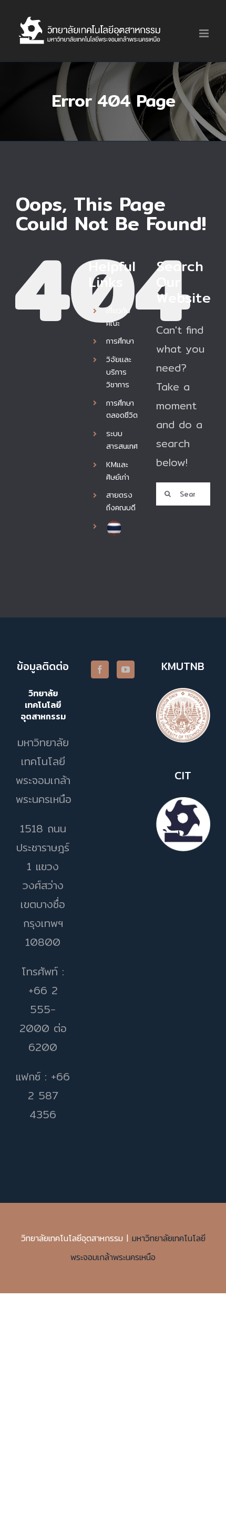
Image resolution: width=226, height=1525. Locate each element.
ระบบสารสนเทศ (122, 440)
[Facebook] (100, 669)
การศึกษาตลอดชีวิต (122, 409)
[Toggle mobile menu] (204, 33)
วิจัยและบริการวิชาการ (118, 372)
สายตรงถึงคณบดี (121, 501)
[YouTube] (126, 669)
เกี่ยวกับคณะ (118, 317)
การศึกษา (120, 341)
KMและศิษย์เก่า (117, 471)
